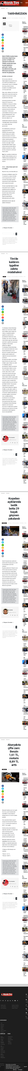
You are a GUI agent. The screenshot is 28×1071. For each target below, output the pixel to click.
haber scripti (2, 1068)
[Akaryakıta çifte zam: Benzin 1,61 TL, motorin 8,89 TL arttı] (10, 777)
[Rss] (13, 1000)
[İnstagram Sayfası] (6, 1000)
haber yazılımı (4, 1066)
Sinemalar (3, 1051)
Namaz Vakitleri (2, 1042)
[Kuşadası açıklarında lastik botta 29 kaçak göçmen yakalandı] (10, 530)
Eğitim (2, 1027)
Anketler (10, 1038)
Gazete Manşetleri (3, 1057)
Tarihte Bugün (2, 1049)
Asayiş (2, 1029)
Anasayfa (3, 8)
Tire (21, 2)
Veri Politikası (3, 1008)
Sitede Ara (10, 1036)
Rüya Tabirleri (9, 1042)
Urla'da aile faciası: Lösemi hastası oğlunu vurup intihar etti (25, 87)
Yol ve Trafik (2, 1040)
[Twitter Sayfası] (4, 1000)
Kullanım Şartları (15, 1005)
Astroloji (9, 1043)
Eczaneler (3, 1044)
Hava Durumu (2, 1037)
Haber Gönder (15, 1008)
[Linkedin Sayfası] (11, 1000)
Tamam (20, 1069)
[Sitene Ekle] (18, 1000)
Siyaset (2, 1026)
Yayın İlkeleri (3, 1006)
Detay (15, 1069)
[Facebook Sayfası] (1, 1000)
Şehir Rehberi (2, 1054)
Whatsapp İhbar (15, 1006)
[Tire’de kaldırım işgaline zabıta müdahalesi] (10, 291)
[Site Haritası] (16, 1000)
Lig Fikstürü (2, 1046)
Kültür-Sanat (3, 1030)
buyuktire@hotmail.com (11, 439)
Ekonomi (8, 739)
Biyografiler (10, 1039)
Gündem (7, 493)
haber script (2, 1069)
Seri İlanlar (3, 1052)
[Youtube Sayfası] (8, 1000)
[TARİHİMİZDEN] (10, 26)
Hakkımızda (3, 1005)
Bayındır (2, 1024)
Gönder (16, 233)
